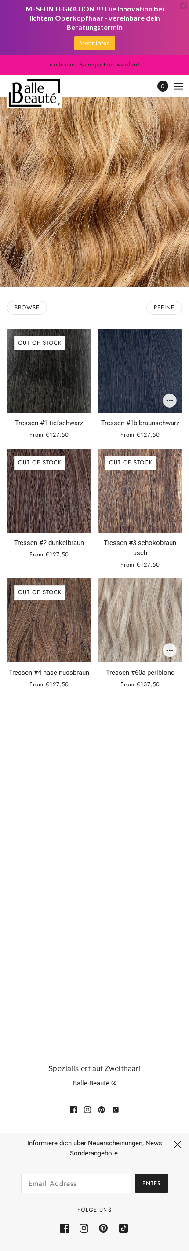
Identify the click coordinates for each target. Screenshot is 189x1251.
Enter (151, 1183)
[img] (73, 1109)
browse (27, 307)
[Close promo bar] (183, 5)
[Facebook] (67, 1228)
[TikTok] (121, 1228)
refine (164, 307)
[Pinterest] (103, 1228)
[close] (177, 1144)
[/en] (43, 92)
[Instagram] (84, 1228)
